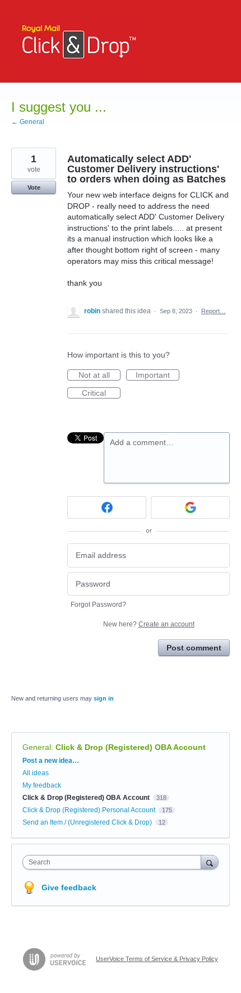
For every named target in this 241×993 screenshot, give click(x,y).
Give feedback (68, 887)
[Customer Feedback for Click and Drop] (76, 41)
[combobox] (114, 862)
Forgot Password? (98, 604)
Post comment (193, 647)
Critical (101, 393)
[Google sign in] (190, 507)
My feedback (41, 785)
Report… (213, 311)
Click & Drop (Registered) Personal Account (88, 810)
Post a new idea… (50, 761)
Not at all (99, 375)
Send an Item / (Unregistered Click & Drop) (87, 822)
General (36, 747)
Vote (33, 187)
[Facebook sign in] (106, 507)
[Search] (210, 862)
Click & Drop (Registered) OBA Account (130, 747)
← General (27, 122)
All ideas (35, 773)
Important (157, 375)
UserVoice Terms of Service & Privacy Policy (157, 958)
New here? (148, 624)
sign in (104, 698)
